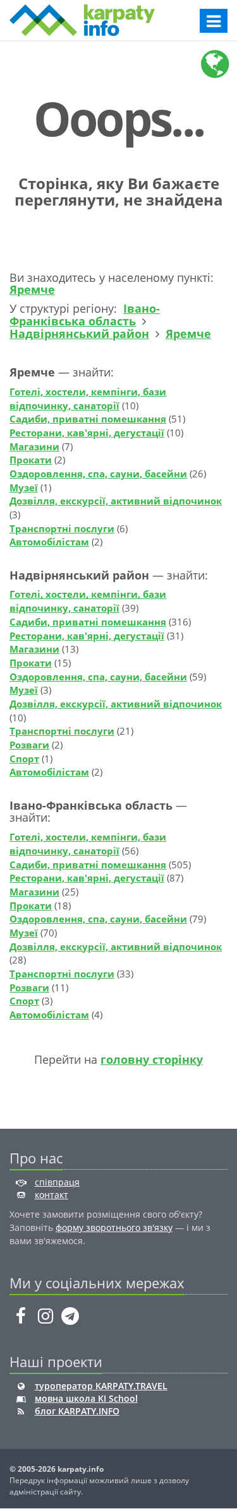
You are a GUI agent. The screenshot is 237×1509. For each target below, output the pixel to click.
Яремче (32, 289)
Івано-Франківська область (84, 315)
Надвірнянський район (79, 333)
